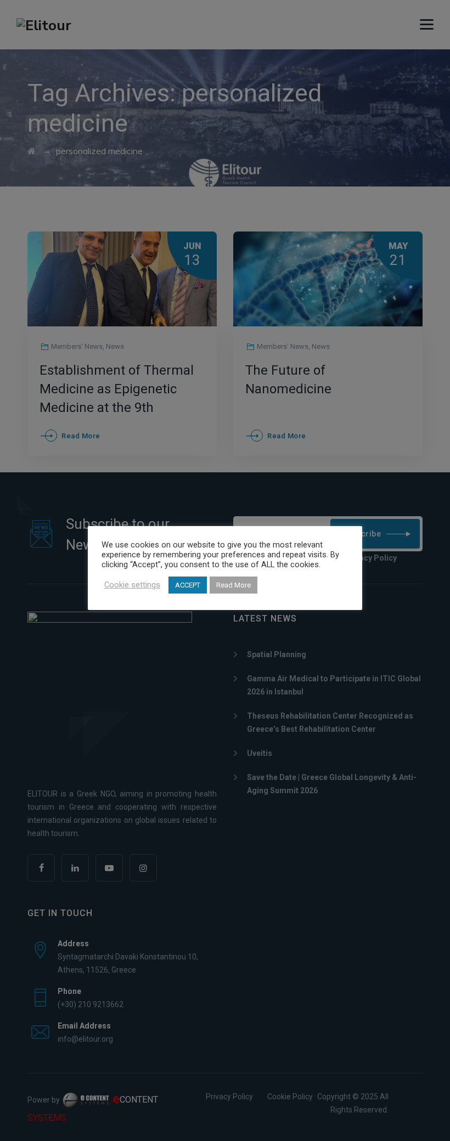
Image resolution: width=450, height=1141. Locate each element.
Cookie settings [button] (132, 585)
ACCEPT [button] (187, 585)
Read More (233, 585)
